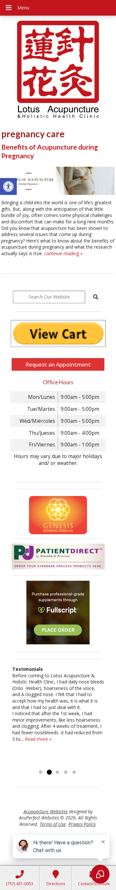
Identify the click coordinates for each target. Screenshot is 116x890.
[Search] (95, 297)
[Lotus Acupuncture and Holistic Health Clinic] (58, 70)
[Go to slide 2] (49, 772)
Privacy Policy (81, 824)
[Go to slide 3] (57, 772)
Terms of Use (53, 824)
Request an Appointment (58, 364)
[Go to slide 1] (40, 772)
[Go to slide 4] (66, 772)
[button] (8, 186)
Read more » (38, 739)
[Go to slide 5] (74, 772)
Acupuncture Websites (46, 811)
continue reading (63, 253)
